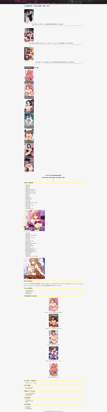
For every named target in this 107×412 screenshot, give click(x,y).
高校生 (53, 283)
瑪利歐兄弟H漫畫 (28, 242)
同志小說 (62, 3)
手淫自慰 (63, 44)
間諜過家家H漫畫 (34, 235)
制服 (31, 283)
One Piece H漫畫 (32, 193)
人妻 (77, 283)
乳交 (31, 285)
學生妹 (36, 283)
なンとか (41, 25)
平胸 (57, 44)
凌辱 (49, 25)
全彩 (52, 63)
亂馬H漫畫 (32, 245)
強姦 (60, 25)
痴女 (66, 25)
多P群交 (69, 283)
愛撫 (62, 25)
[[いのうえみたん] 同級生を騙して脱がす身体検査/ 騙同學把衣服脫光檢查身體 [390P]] (53, 305)
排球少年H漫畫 (27, 238)
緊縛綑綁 (70, 25)
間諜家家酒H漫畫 (28, 235)
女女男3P (25, 283)
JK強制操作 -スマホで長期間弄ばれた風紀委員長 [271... (53, 328)
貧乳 (70, 44)
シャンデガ (42, 63)
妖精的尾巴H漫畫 (28, 189)
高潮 (81, 25)
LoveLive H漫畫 (27, 207)
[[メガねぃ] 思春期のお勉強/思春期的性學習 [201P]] (53, 337)
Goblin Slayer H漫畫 (34, 256)
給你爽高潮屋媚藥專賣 (28, 408)
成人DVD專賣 (27, 407)
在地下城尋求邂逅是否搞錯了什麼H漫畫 (31, 202)
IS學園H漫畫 (34, 249)
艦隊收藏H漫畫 (27, 250)
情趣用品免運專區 (52, 177)
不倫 (33, 285)
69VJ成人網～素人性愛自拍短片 (30, 393)
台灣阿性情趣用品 (28, 406)
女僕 (52, 44)
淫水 (65, 25)
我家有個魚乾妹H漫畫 (28, 244)
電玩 (80, 44)
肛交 (30, 285)
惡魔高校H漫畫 (27, 203)
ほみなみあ (35, 44)
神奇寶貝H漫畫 (33, 243)
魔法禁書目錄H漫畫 (28, 252)
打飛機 (69, 63)
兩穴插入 (81, 283)
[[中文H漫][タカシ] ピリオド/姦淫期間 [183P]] (29, 171)
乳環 (48, 25)
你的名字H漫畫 (27, 196)
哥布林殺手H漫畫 (28, 256)
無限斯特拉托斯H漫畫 (28, 249)
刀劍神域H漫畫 (27, 186)
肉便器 (73, 25)
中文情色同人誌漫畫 (42, 3)
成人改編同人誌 (54, 3)
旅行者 (66, 44)
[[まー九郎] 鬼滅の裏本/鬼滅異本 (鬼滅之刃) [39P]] (53, 370)
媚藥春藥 (55, 44)
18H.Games (76, 3)
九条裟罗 (41, 44)
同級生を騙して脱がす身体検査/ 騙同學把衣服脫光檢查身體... (53, 312)
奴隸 (57, 25)
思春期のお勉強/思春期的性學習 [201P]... (53, 344)
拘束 (63, 25)
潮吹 (59, 283)
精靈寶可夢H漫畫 (28, 243)
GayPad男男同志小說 (28, 388)
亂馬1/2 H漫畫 (27, 245)
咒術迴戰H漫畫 (27, 188)
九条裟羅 (46, 25)
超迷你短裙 (72, 44)
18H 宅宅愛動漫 (29, 3)
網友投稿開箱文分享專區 (60, 177)
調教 (74, 25)
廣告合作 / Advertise (60, 411)
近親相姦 (28, 285)
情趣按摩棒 (53, 285)
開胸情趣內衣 (79, 25)
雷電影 (78, 44)
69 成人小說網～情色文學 (29, 387)
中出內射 (43, 25)
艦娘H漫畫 (32, 250)
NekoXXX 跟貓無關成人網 (29, 394)
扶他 (70, 63)
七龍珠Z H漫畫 (27, 201)
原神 (51, 25)
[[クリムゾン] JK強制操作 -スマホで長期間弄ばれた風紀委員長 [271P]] (53, 321)
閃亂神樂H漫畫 (27, 236)
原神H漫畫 (27, 187)
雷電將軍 (76, 44)
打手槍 (67, 63)
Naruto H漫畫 (33, 237)
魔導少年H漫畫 (33, 189)
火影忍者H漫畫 (27, 237)
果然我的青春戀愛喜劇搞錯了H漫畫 (30, 251)
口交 (52, 25)
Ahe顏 (34, 25)
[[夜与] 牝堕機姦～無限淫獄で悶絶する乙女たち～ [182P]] (53, 354)
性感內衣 (58, 285)
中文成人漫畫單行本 (35, 3)
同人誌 (56, 25)
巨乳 (59, 25)
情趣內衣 (59, 44)
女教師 (26, 285)
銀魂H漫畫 (27, 195)
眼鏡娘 (66, 283)
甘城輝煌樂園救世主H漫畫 (29, 208)
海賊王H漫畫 (27, 193)
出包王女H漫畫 (27, 200)
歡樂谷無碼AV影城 (28, 395)
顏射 (55, 283)
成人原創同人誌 (48, 3)
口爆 (54, 25)
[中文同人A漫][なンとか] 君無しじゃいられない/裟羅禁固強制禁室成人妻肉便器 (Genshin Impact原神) (47, 24)
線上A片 (65, 3)
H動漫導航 (72, 3)
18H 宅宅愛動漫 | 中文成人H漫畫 (51, 411)
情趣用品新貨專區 (45, 177)
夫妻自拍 (68, 3)
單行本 (38, 285)
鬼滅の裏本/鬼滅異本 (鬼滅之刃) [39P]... (53, 377)
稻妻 (68, 25)
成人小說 (58, 3)
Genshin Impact (37, 25)
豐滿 (76, 25)
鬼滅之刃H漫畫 (27, 194)
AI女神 (80, 3)
